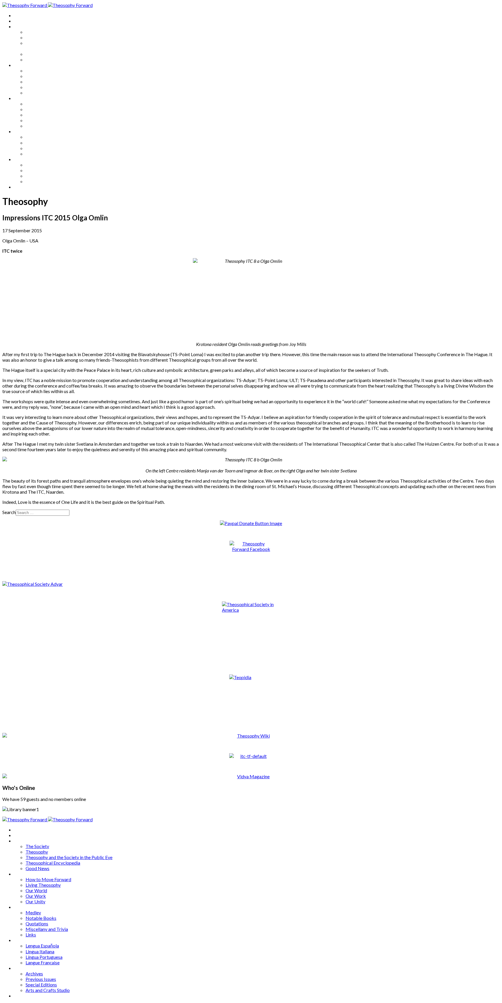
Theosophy (37, 37)
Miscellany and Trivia (47, 120)
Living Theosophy (43, 76)
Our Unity (35, 92)
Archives (22, 159)
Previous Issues (41, 170)
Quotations (37, 114)
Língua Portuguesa (44, 148)
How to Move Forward (48, 70)
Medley (33, 103)
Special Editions (41, 176)
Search (9, 512)
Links (31, 126)
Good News (37, 59)
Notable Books (41, 109)
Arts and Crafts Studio (48, 181)
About (20, 21)
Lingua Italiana (40, 142)
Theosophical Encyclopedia (53, 54)
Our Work (36, 87)
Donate (21, 187)
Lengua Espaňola (42, 137)
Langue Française (43, 153)
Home (20, 15)
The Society (37, 32)
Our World (36, 81)
